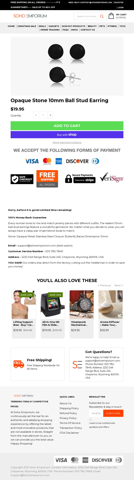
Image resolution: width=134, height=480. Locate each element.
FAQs (65, 30)
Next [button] (118, 285)
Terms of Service (70, 423)
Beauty (92, 26)
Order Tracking (50, 30)
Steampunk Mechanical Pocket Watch (80, 324)
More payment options (67, 142)
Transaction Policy (71, 427)
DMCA (74, 30)
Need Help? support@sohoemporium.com (90, 2)
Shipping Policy (69, 408)
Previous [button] (105, 285)
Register (118, 2)
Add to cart (67, 126)
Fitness (112, 26)
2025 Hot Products (73, 26)
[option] (67, 66)
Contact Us (88, 30)
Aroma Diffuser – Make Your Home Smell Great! (109, 324)
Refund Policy (68, 413)
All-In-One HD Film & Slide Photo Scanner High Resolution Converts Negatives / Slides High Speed (52, 324)
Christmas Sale (26, 26)
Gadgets (54, 26)
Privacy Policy (68, 418)
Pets (102, 26)
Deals (42, 26)
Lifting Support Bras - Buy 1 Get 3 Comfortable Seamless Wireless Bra (23, 324)
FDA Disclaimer (69, 432)
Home (11, 26)
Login (120, 8)
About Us (65, 403)
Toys (122, 26)
